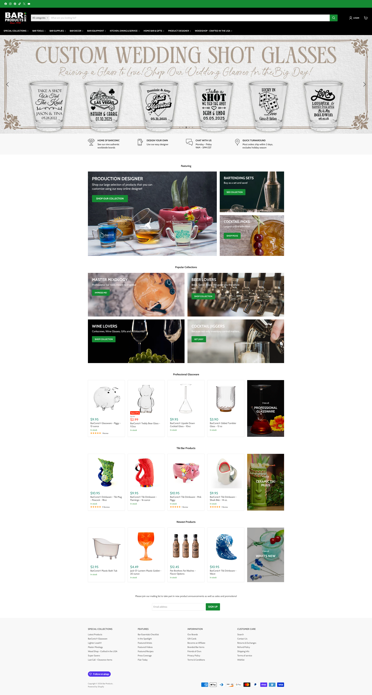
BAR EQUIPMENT (95, 31)
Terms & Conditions (196, 659)
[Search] (334, 18)
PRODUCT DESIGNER (178, 31)
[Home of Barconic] (112, 144)
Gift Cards (191, 638)
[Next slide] (364, 84)
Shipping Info (243, 651)
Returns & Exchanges (246, 642)
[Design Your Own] (161, 144)
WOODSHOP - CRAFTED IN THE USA (213, 31)
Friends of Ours (194, 651)
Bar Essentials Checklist (148, 634)
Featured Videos (145, 647)
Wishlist (240, 659)
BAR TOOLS (38, 31)
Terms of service (244, 655)
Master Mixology (95, 647)
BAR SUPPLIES (57, 31)
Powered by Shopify (96, 686)
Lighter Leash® (95, 642)
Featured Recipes (145, 651)
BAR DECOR (76, 31)
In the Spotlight (145, 638)
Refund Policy (243, 647)
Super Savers (94, 655)
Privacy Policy (193, 655)
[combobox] (190, 18)
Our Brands (192, 634)
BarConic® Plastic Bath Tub (103, 570)
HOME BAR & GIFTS (153, 31)
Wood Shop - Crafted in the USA (102, 651)
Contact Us (242, 638)
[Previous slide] (8, 84)
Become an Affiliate (196, 642)
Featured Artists (145, 642)
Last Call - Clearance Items (100, 659)
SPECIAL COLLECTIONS (15, 31)
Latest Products (95, 634)
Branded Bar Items (195, 647)
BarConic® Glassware (97, 638)
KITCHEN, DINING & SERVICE (124, 31)
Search (240, 634)
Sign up (213, 606)
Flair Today (143, 659)
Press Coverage (145, 655)
